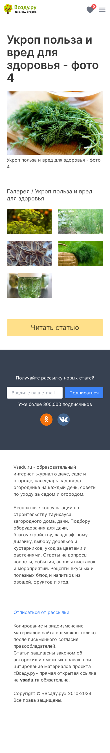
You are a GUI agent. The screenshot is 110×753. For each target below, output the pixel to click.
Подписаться (84, 393)
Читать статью (55, 327)
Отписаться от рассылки (41, 612)
